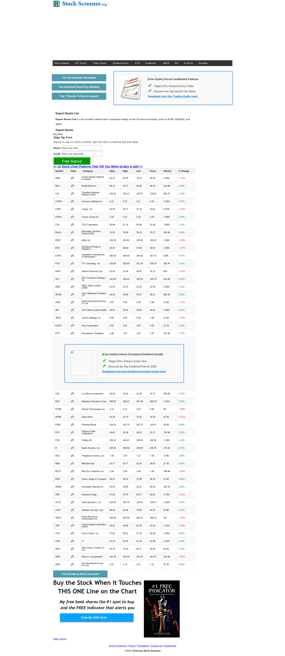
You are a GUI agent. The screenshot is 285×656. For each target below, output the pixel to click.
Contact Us (156, 645)
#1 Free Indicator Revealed (79, 77)
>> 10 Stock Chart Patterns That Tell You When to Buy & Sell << (98, 166)
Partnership (170, 645)
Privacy (132, 645)
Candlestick (150, 63)
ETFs (137, 63)
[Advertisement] (142, 35)
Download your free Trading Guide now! (172, 96)
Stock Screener (61, 63)
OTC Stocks (81, 63)
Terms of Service (117, 645)
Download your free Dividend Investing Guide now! (134, 371)
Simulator (203, 63)
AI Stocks (188, 63)
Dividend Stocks (120, 63)
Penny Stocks (100, 63)
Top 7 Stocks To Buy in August (79, 96)
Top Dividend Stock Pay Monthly (79, 87)
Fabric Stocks (59, 639)
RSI (176, 63)
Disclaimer (143, 645)
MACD (166, 63)
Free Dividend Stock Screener (80, 574)
